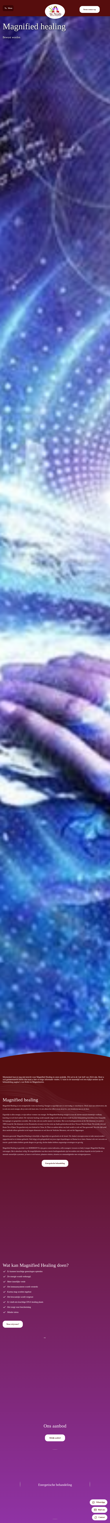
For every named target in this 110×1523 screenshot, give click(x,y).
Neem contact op (89, 9)
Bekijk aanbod (55, 1438)
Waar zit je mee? (12, 1324)
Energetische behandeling (55, 1163)
